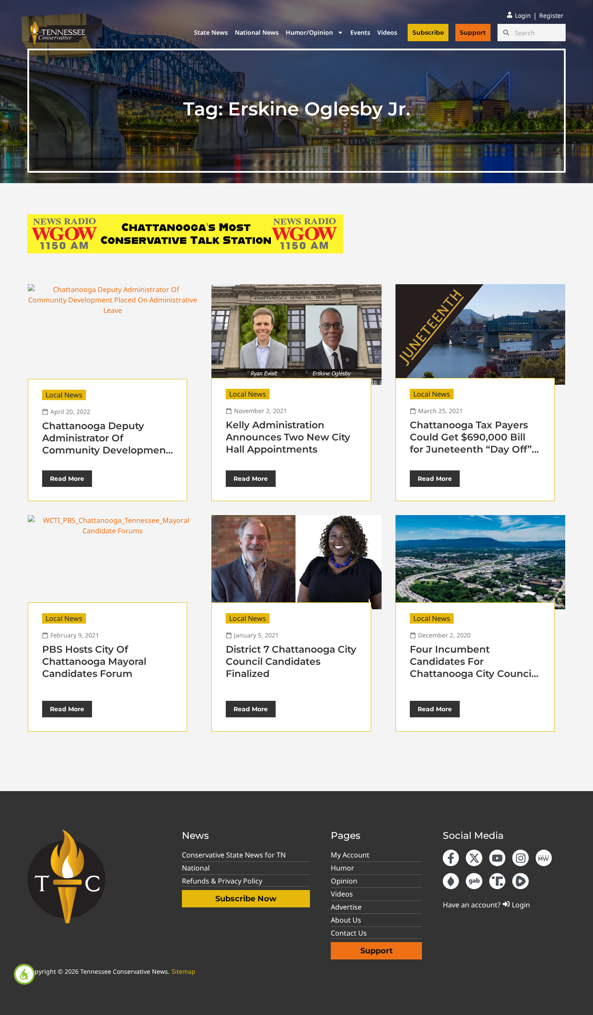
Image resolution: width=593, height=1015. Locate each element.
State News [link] (211, 32)
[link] (24, 974)
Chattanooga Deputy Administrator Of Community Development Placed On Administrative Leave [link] (106, 450)
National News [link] (257, 32)
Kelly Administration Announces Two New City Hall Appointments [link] (288, 437)
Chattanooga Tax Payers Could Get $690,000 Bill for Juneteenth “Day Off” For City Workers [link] (471, 443)
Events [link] (360, 32)
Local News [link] (64, 395)
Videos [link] (387, 32)
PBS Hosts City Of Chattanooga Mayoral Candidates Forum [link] (94, 662)
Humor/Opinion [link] (309, 32)
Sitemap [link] (183, 971)
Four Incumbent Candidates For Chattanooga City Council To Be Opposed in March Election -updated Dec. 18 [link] (472, 674)
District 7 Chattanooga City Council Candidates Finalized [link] (291, 662)
